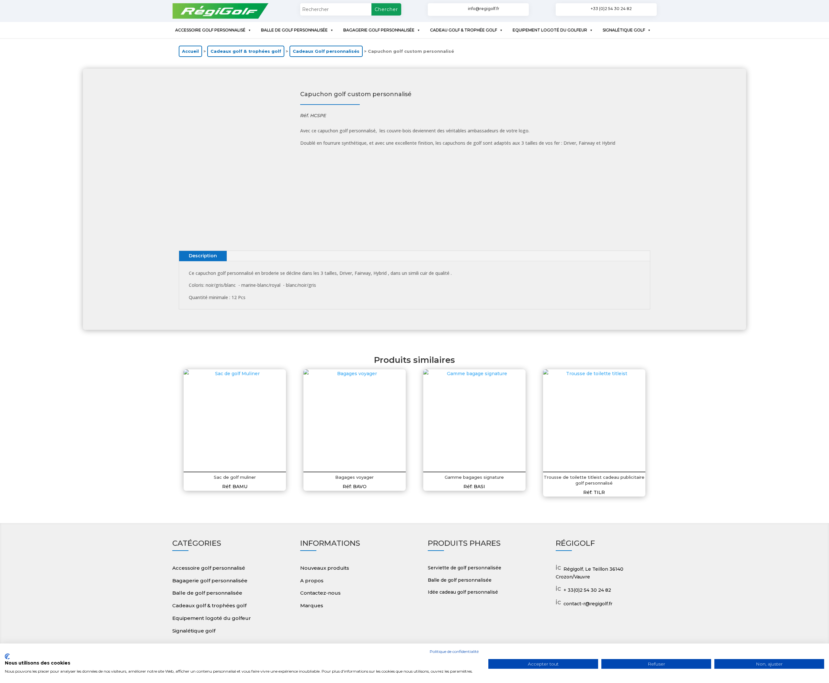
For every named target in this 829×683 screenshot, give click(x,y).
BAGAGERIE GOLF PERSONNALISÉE (378, 30)
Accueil (190, 51)
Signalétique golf (193, 631)
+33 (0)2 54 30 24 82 (611, 8)
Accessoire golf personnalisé (208, 568)
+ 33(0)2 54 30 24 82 (587, 590)
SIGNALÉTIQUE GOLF (624, 30)
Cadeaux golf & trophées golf (245, 51)
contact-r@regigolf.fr (587, 604)
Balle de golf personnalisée (207, 593)
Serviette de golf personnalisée (464, 568)
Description (203, 256)
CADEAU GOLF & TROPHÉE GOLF (463, 30)
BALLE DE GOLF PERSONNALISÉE (294, 30)
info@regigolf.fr (483, 8)
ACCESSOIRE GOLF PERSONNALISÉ (210, 30)
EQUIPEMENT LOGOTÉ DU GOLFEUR (550, 30)
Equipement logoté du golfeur (211, 618)
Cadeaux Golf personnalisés (326, 51)
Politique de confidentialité (454, 651)
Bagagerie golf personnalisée (209, 580)
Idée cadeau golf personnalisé (463, 592)
